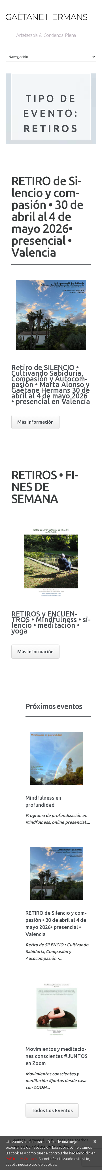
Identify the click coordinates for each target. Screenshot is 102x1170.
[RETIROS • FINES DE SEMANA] (51, 561)
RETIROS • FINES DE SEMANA (44, 486)
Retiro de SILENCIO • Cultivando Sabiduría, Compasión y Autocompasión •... (57, 951)
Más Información (35, 422)
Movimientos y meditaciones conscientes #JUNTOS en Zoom (57, 1056)
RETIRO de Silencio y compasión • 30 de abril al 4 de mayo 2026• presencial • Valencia (47, 216)
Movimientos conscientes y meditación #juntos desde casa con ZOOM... (56, 1080)
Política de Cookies (21, 1159)
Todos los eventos (52, 1110)
